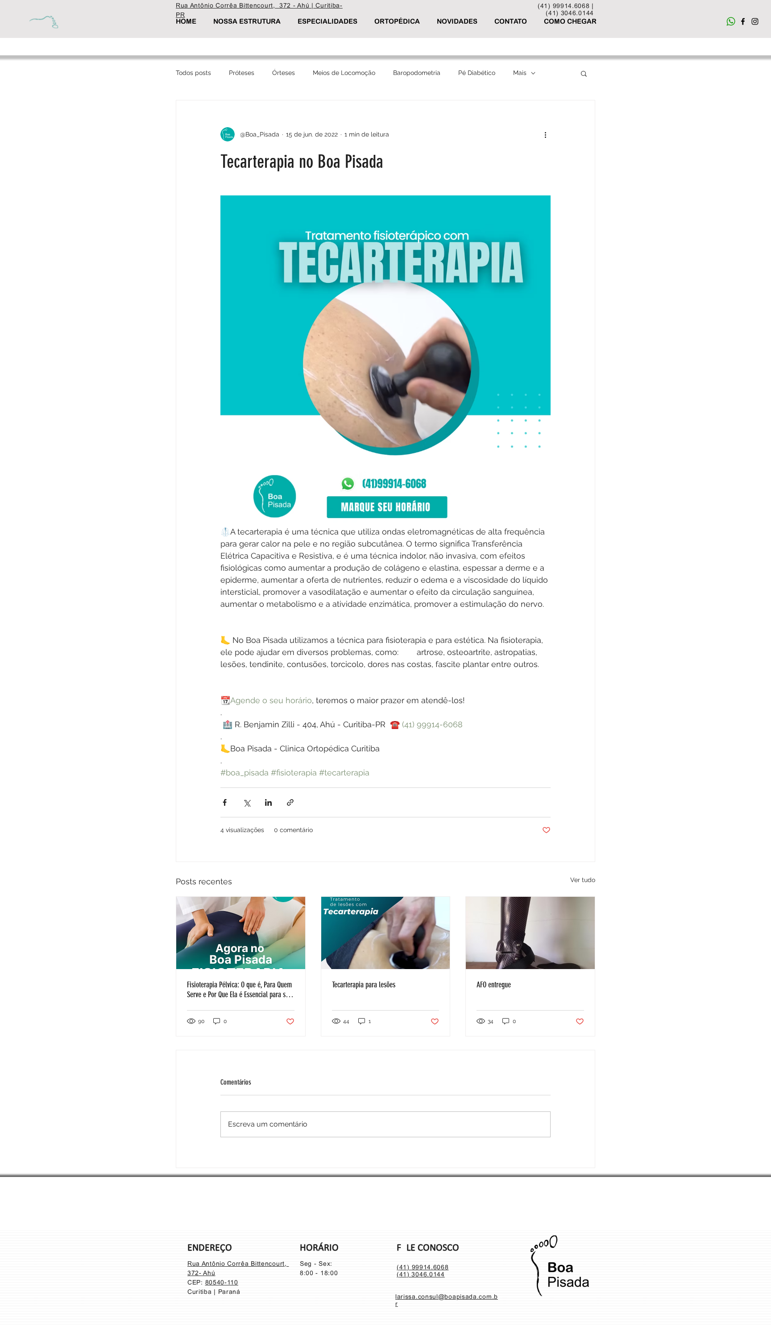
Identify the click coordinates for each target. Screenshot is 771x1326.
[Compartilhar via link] (290, 802)
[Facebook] (742, 21)
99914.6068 (430, 1267)
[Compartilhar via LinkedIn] (268, 802)
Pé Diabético (476, 72)
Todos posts (193, 72)
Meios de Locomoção (344, 72)
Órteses (283, 72)
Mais (519, 72)
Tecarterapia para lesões (363, 985)
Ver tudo (582, 879)
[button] (584, 73)
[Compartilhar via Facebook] (224, 802)
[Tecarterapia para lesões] (385, 933)
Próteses (241, 72)
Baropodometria (416, 72)
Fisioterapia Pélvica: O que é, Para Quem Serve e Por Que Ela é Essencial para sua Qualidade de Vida (239, 989)
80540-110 (221, 1282)
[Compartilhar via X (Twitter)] (246, 802)
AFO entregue (494, 985)
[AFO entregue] (530, 933)
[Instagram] (754, 21)
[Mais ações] (545, 134)
